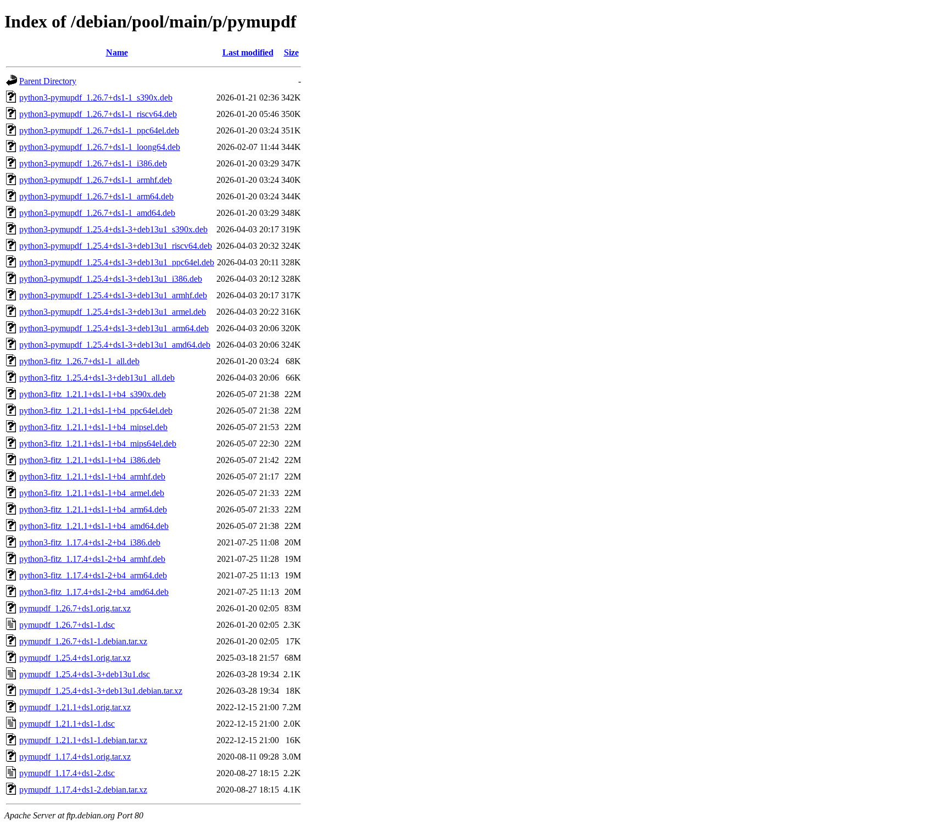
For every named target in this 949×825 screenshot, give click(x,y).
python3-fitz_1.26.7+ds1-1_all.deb (79, 361)
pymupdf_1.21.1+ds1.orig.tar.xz (75, 707)
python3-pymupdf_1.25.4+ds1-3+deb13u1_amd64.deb (114, 344)
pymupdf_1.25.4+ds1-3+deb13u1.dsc (84, 674)
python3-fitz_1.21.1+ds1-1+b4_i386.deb (89, 460)
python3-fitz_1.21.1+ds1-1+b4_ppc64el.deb (95, 410)
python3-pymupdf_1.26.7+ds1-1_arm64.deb (96, 196)
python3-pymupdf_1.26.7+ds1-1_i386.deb (93, 163)
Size (291, 52)
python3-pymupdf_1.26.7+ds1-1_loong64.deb (99, 147)
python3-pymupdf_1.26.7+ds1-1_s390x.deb (95, 97)
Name (117, 52)
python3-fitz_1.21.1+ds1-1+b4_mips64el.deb (97, 443)
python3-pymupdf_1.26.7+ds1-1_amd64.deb (97, 213)
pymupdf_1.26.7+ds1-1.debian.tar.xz (83, 641)
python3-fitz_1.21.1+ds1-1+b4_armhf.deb (92, 476)
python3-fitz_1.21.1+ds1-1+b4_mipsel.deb (93, 427)
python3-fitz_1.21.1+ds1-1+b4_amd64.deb (94, 526)
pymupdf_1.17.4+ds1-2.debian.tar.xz (83, 789)
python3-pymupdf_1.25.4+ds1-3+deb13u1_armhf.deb (113, 295)
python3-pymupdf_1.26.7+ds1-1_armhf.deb (95, 180)
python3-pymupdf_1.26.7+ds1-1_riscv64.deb (98, 114)
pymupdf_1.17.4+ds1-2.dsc (67, 773)
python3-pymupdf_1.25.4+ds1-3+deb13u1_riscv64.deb (115, 245)
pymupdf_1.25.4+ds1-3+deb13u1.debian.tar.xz (100, 690)
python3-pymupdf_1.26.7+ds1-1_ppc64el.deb (99, 130)
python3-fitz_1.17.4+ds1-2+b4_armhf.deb (92, 559)
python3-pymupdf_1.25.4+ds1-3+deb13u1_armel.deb (112, 311)
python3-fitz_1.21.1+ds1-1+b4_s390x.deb (92, 394)
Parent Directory (47, 81)
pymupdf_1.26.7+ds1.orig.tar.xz (75, 608)
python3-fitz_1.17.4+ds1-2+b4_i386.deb (89, 542)
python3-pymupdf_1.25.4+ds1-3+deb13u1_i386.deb (110, 278)
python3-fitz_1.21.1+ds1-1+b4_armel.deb (91, 493)
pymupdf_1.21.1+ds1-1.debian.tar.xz (83, 740)
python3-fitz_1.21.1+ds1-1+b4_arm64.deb (93, 509)
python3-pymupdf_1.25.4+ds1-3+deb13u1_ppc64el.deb (116, 262)
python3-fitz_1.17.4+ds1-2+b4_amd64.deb (94, 592)
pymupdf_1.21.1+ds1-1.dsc (67, 723)
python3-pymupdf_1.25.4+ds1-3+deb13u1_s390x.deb (113, 229)
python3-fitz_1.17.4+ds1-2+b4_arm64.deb (93, 575)
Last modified (247, 52)
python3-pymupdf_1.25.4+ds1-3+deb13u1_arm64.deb (114, 328)
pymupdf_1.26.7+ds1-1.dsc (67, 624)
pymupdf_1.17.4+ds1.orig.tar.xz (75, 756)
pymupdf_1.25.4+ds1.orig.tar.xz (75, 657)
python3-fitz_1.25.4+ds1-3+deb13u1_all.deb (97, 377)
